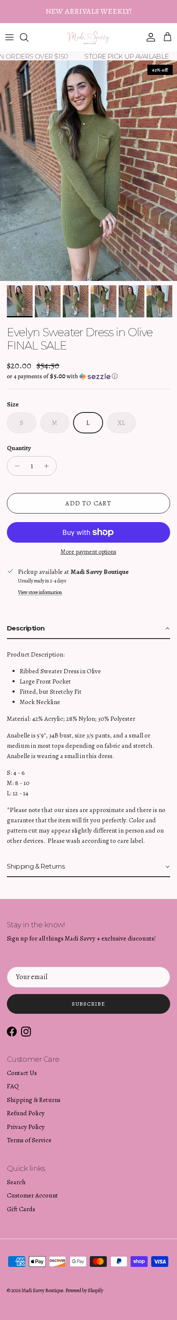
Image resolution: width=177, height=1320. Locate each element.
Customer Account (32, 1195)
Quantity (19, 448)
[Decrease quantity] (14, 466)
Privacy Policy (26, 1127)
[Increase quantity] (48, 466)
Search (16, 1182)
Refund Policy (26, 1113)
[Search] (28, 37)
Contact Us (22, 1073)
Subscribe (88, 1003)
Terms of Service (29, 1140)
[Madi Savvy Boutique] (88, 37)
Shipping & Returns (34, 1100)
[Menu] (9, 37)
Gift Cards (21, 1209)
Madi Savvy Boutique (42, 1290)
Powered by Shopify (84, 1290)
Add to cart (88, 503)
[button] (88, 376)
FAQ (13, 1086)
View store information (40, 592)
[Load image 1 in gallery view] (88, 170)
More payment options (88, 552)
